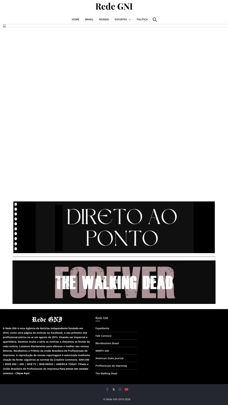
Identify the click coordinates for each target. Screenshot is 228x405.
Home (75, 19)
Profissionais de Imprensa (111, 365)
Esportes (121, 19)
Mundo (104, 19)
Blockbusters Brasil (107, 343)
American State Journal (109, 358)
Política (142, 19)
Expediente (102, 328)
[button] (129, 19)
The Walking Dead (106, 373)
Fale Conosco (103, 335)
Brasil (89, 19)
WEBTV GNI (102, 350)
